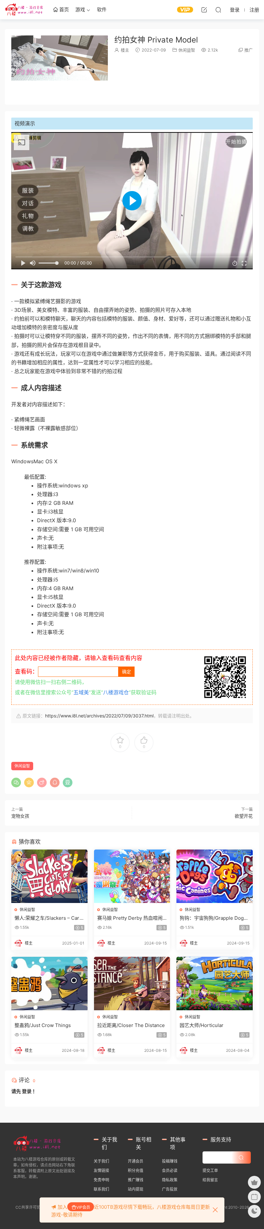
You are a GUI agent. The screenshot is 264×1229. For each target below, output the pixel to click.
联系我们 (101, 1189)
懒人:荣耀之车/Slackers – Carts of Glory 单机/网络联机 (49, 918)
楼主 (125, 50)
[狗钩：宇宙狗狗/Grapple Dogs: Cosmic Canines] (214, 876)
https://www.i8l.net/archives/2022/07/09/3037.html (99, 715)
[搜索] (218, 9)
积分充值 (135, 1170)
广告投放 (169, 1189)
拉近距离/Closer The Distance (131, 1025)
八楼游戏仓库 (24, 9)
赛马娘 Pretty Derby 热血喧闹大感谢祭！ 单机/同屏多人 (130, 918)
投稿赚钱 (169, 1161)
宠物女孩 (20, 816)
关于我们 (101, 1161)
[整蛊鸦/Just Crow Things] (49, 983)
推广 (248, 50)
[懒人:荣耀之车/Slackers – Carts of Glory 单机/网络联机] (49, 876)
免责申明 (101, 1179)
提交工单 (210, 1170)
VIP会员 (83, 1207)
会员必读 (169, 1170)
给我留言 (210, 1179)
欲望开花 (244, 816)
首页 (63, 9)
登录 (27, 1091)
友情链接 (101, 1170)
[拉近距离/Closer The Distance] (132, 983)
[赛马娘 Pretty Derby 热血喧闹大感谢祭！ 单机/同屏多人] (132, 876)
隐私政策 (169, 1179)
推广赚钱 (135, 1179)
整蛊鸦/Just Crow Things (42, 1025)
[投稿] (204, 9)
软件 (102, 9)
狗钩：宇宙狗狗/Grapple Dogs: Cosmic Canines (214, 918)
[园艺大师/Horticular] (214, 983)
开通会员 (135, 1161)
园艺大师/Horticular (201, 1025)
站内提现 (135, 1189)
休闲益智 (186, 50)
